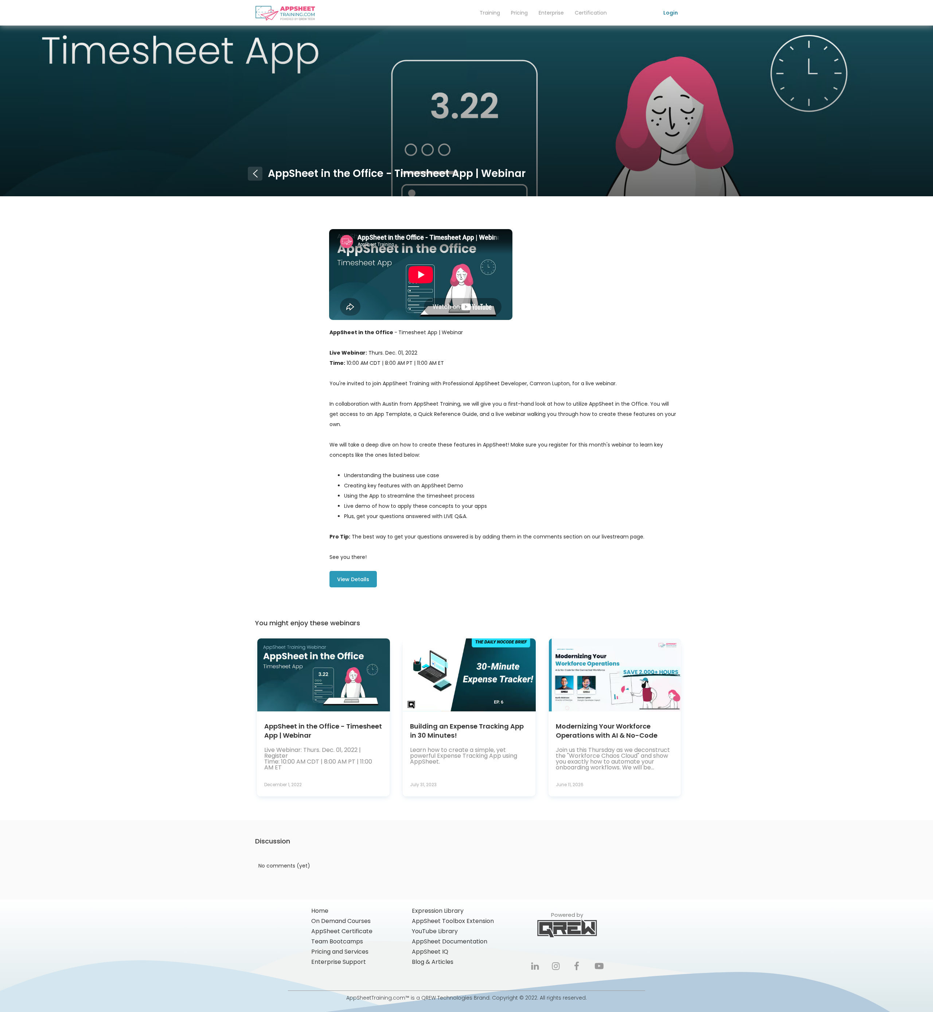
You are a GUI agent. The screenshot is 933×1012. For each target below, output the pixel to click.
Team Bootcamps (337, 942)
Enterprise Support (338, 962)
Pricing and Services (339, 952)
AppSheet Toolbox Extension (453, 921)
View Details (353, 579)
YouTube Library (435, 931)
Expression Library (438, 911)
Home (319, 911)
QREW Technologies (446, 997)
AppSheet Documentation (449, 942)
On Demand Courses (341, 921)
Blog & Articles (432, 962)
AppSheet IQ (430, 952)
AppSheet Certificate (341, 931)
